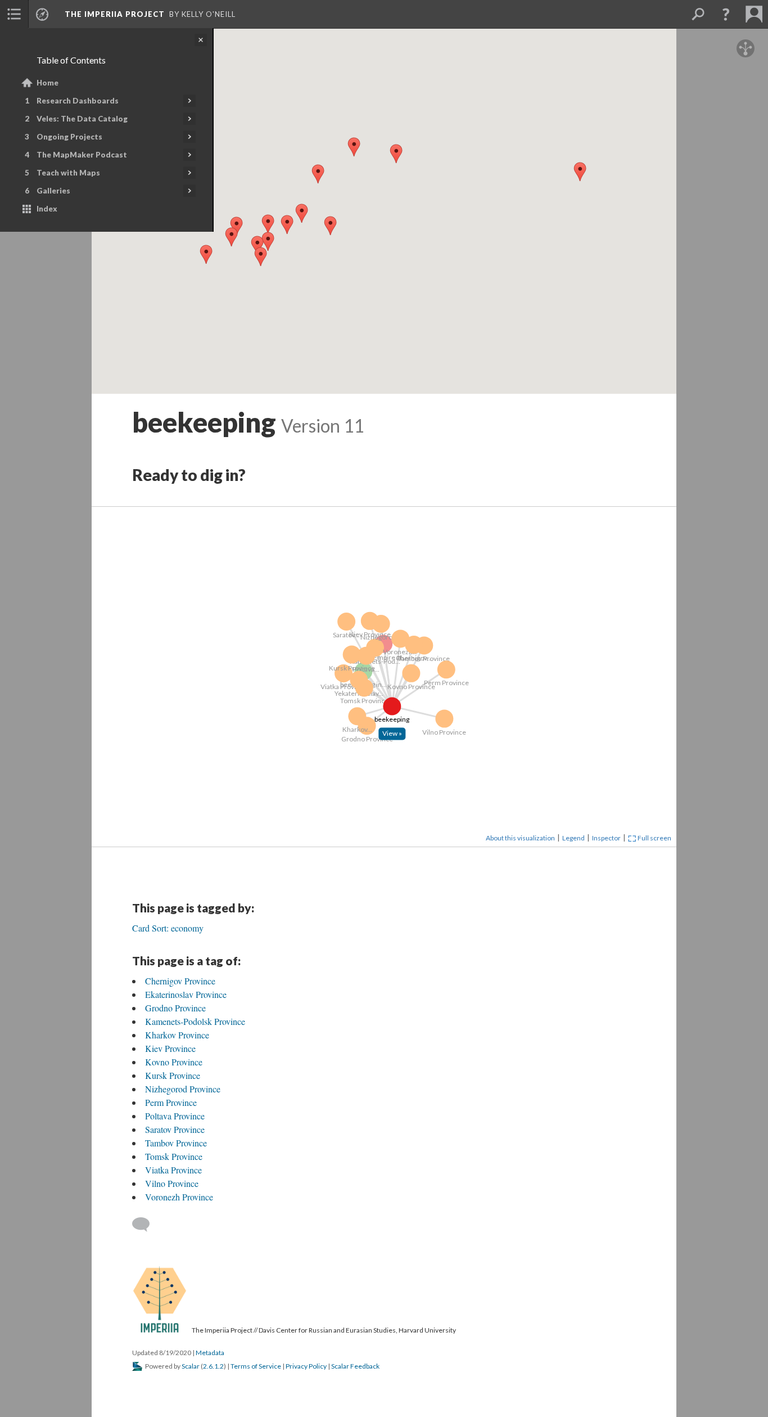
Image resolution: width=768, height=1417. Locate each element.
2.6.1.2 (213, 1366)
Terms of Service (256, 1366)
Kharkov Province (177, 1035)
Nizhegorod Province (182, 1089)
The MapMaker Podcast (82, 154)
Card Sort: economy (168, 928)
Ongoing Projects (69, 136)
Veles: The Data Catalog (82, 118)
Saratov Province (175, 1129)
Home (47, 82)
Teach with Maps (68, 172)
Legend (573, 838)
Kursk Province (172, 1075)
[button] (330, 224)
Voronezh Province (179, 1197)
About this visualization (520, 838)
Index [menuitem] (47, 208)
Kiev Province (170, 1048)
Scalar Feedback (355, 1366)
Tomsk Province (173, 1156)
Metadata (210, 1352)
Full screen (653, 838)
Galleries (53, 190)
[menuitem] (14, 14)
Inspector (606, 838)
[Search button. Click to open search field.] (698, 14)
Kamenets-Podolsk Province (195, 1021)
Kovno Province (173, 1062)
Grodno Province (175, 1008)
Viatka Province (173, 1170)
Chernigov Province (180, 981)
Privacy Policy (306, 1366)
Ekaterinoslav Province (186, 994)
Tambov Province (176, 1143)
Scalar (191, 1366)
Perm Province (171, 1102)
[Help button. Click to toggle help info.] (726, 14)
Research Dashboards (78, 100)
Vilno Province (171, 1183)
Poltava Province (175, 1116)
